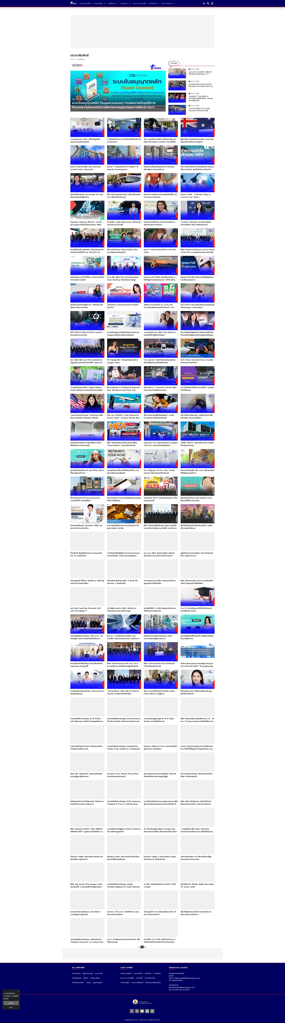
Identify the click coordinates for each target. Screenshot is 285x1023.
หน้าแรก (72, 59)
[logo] (73, 3)
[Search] (208, 3)
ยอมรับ (11, 1003)
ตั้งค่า (11, 1007)
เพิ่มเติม (6, 999)
